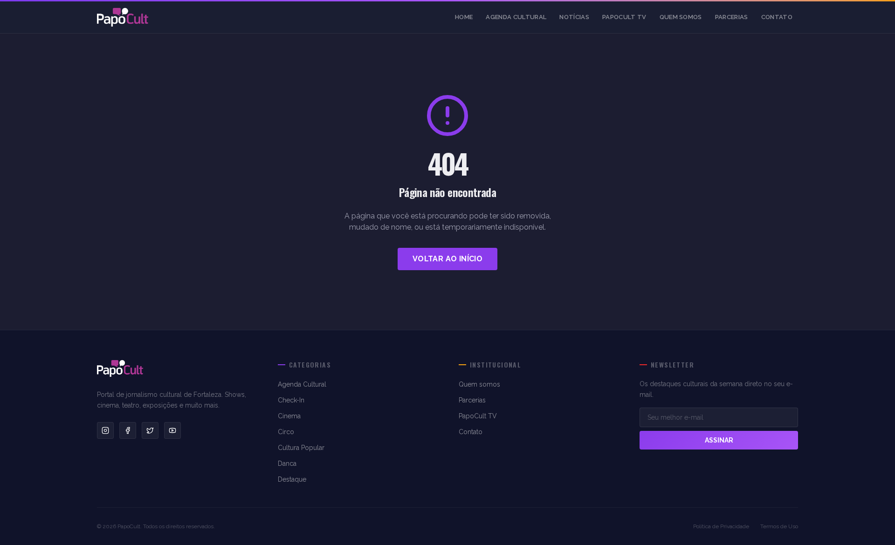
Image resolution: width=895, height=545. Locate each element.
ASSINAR (719, 440)
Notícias (574, 17)
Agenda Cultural (516, 17)
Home (464, 17)
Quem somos (681, 17)
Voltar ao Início (447, 258)
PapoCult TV (624, 17)
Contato (776, 17)
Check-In (291, 400)
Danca (287, 463)
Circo (286, 432)
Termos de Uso (779, 526)
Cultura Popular (301, 447)
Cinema (289, 416)
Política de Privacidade (721, 526)
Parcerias (731, 17)
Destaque (292, 479)
